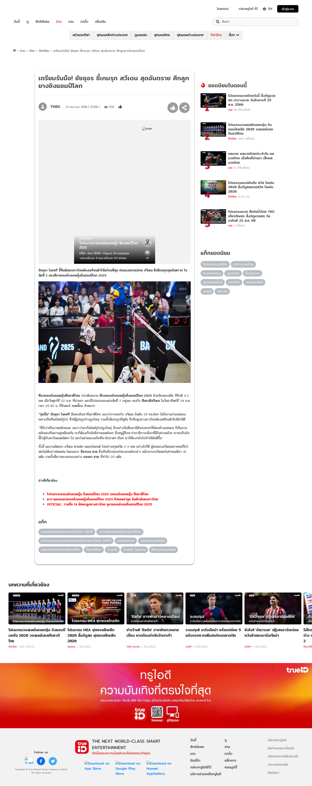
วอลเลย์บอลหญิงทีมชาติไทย (60, 549)
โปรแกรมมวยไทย (215, 264)
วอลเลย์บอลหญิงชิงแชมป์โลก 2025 (67, 531)
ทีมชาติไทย (93, 549)
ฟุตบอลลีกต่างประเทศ (112, 35)
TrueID (26, 9)
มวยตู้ (207, 291)
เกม (71, 21)
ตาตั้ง (84, 21)
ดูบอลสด (141, 35)
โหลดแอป (223, 9)
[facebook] (41, 761)
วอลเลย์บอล (126, 540)
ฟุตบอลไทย (162, 35)
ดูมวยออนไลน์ (212, 282)
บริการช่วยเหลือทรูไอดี (205, 774)
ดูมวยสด (233, 273)
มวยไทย (234, 282)
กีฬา (32, 50)
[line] (29, 761)
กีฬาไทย (216, 35)
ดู (28, 21)
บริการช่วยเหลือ (278, 764)
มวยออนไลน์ (254, 282)
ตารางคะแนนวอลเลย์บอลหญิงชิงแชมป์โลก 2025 (76, 540)
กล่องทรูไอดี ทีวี (248, 9)
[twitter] (53, 761)
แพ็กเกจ (230, 760)
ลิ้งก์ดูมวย (252, 273)
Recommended (163, 549)
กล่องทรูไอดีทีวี (200, 767)
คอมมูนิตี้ (231, 767)
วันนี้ (17, 21)
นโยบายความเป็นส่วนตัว (283, 756)
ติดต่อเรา (273, 772)
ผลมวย (222, 291)
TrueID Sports (134, 549)
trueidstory (212, 273)
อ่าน (59, 21)
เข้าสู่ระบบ (288, 8)
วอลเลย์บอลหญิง (152, 540)
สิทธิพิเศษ (42, 21)
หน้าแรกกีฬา (81, 35)
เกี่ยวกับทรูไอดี (277, 740)
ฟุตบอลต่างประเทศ (190, 35)
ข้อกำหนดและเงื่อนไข (281, 748)
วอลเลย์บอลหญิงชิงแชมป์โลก (120, 531)
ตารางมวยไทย (243, 264)
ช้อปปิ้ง (195, 760)
